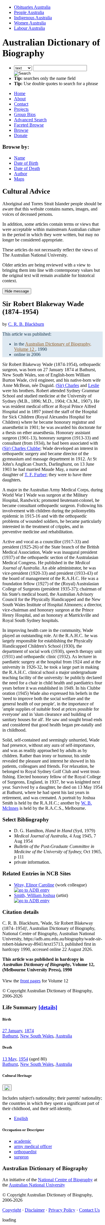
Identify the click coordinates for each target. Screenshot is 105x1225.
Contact (21, 103)
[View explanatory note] (7, 1087)
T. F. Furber (35, 474)
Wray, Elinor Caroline (34, 884)
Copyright (11, 1210)
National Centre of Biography (65, 1179)
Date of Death (27, 168)
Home (19, 93)
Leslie (93, 385)
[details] (47, 1007)
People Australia (29, 12)
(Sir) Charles (67, 385)
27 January (12, 1030)
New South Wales (36, 1035)
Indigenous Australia (33, 17)
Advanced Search (30, 119)
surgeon (21, 1156)
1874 (29, 1030)
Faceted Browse (29, 124)
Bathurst (10, 1035)
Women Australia (30, 22)
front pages (30, 980)
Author (20, 173)
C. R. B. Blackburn (26, 324)
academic (22, 1141)
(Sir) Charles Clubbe (21, 448)
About (20, 98)
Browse (21, 130)
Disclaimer (35, 1210)
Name (19, 157)
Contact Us (89, 1210)
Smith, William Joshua (34, 895)
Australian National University (37, 1184)
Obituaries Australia (32, 7)
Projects (21, 109)
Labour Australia (29, 28)
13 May (9, 1058)
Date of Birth (26, 163)
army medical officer (33, 1146)
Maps (19, 178)
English (21, 1118)
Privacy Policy (61, 1210)
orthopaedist (25, 1151)
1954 (23, 1058)
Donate (20, 135)
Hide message (17, 291)
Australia (63, 1035)
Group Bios (25, 114)
